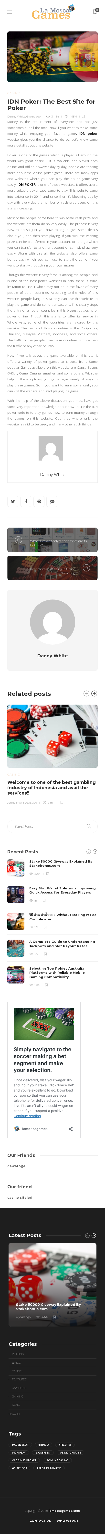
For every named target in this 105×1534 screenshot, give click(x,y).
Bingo (16, 1362)
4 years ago (23, 1317)
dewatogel (16, 1166)
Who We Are (67, 1521)
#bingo (43, 1444)
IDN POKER (27, 184)
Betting (18, 1354)
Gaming (17, 1396)
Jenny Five (14, 802)
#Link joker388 (70, 1452)
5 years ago (30, 802)
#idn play (19, 1452)
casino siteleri (19, 1197)
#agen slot (20, 1444)
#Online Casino (57, 1460)
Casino (14, 93)
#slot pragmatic (49, 1468)
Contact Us (40, 1521)
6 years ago (33, 116)
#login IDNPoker (24, 1460)
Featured (19, 1379)
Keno (16, 1404)
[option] (52, 754)
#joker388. (42, 1452)
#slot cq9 (19, 1468)
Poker (36, 535)
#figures (65, 1444)
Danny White (16, 116)
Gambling (19, 1388)
